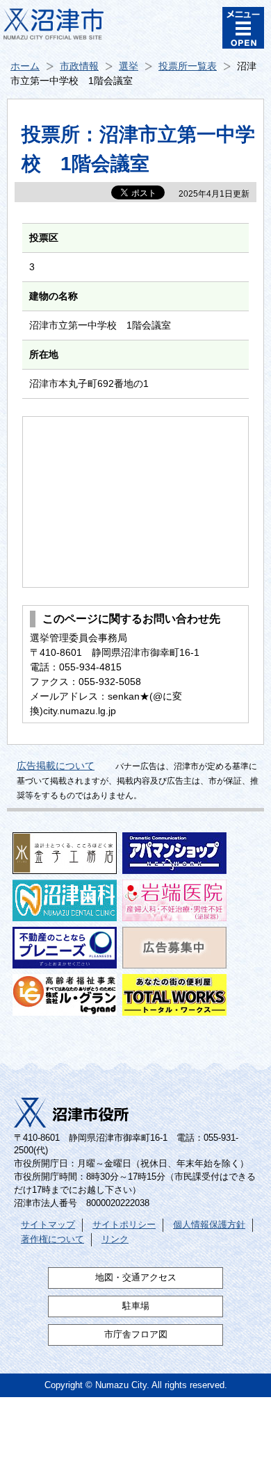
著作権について (52, 1239)
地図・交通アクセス (135, 1278)
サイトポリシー (124, 1225)
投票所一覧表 (187, 66)
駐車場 (135, 1306)
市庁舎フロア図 (135, 1334)
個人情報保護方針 (209, 1225)
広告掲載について (56, 765)
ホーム (25, 66)
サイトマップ (48, 1225)
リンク (115, 1239)
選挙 (128, 66)
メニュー (243, 28)
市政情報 (79, 66)
